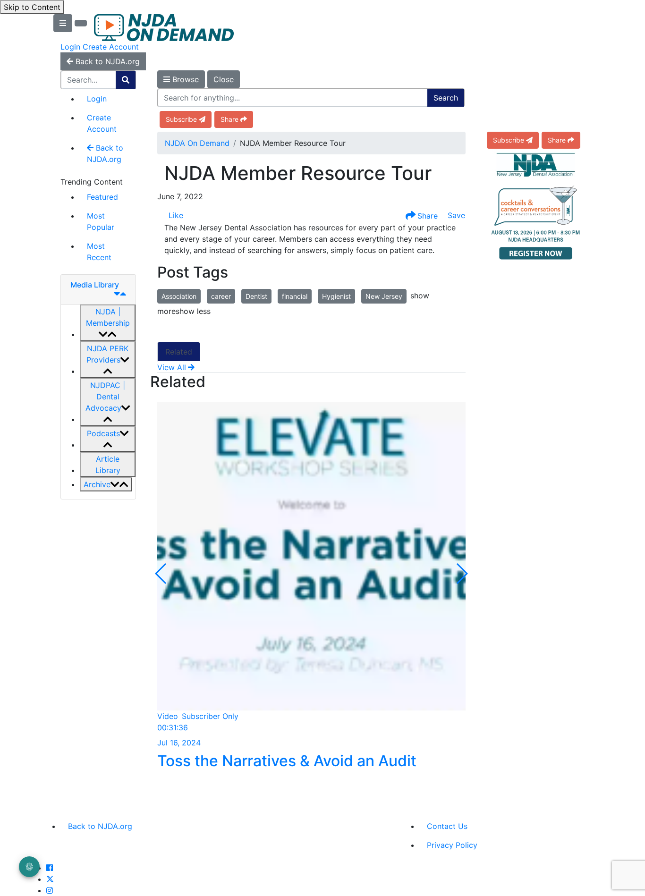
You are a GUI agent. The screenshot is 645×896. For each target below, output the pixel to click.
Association (178, 296)
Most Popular (100, 221)
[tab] (98, 289)
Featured (102, 197)
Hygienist (336, 296)
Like (176, 215)
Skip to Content (32, 7)
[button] (108, 322)
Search (445, 97)
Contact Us (447, 826)
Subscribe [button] (181, 119)
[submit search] (126, 80)
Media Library (94, 284)
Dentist (256, 296)
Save (455, 215)
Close (223, 79)
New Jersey (383, 296)
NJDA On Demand (197, 143)
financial (294, 296)
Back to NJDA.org (105, 153)
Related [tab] (178, 351)
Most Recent (99, 251)
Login (70, 46)
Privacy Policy (452, 845)
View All (171, 367)
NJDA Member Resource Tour (298, 173)
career (221, 296)
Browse (184, 79)
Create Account (111, 46)
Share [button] (229, 119)
